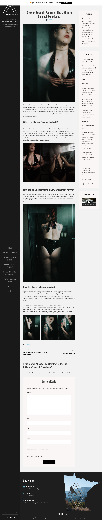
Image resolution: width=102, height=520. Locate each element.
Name (28, 418)
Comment (29, 392)
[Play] (84, 205)
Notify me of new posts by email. (35, 456)
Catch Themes (88, 518)
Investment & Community (10, 253)
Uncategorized (28, 344)
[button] (89, 202)
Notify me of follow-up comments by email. (38, 450)
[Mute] (93, 205)
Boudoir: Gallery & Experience (10, 258)
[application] (89, 202)
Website (29, 438)
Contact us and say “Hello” (10, 280)
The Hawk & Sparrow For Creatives (9, 273)
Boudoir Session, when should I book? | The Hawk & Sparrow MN (49, 373)
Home (10, 248)
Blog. (10, 286)
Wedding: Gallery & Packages (10, 266)
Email (29, 428)
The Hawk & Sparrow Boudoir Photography (49, 518)
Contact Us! (67, 3)
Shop (9, 291)
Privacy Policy (72, 518)
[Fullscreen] (95, 205)
